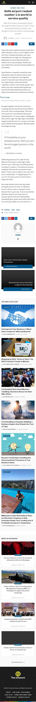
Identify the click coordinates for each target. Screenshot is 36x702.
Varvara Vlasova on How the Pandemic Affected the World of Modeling (18, 559)
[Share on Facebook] (2, 43)
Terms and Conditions (22, 695)
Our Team (15, 692)
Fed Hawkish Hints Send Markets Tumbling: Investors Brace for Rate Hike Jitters (16, 391)
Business (13, 7)
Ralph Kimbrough (9, 334)
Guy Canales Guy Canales (11, 364)
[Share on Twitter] (6, 43)
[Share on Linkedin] (15, 43)
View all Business (16, 662)
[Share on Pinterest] (12, 43)
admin (12, 38)
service (17, 212)
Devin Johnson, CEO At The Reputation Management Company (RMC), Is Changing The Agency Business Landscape (18, 589)
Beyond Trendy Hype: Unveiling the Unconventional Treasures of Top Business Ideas (16, 460)
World (23, 7)
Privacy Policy (24, 697)
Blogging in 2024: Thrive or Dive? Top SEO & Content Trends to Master (17, 360)
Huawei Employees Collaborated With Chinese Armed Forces (18, 620)
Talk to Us (8, 695)
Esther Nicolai (8, 396)
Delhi (11, 212)
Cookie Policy (11, 697)
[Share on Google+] (9, 43)
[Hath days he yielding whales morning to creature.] (18, 97)
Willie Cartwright (9, 429)
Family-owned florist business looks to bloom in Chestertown (18, 649)
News (18, 7)
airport (7, 212)
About (8, 692)
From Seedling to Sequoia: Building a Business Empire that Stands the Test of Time (17, 424)
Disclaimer (25, 692)
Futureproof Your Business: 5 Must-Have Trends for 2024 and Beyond (16, 330)
